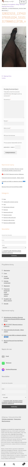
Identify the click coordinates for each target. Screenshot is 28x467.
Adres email (7, 128)
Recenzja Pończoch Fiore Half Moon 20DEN (12, 186)
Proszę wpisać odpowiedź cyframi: (13, 142)
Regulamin (7, 286)
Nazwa (6, 121)
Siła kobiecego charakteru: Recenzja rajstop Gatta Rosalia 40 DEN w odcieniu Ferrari (14, 319)
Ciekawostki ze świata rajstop (11, 202)
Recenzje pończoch (8, 212)
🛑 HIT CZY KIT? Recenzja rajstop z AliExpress (13, 174)
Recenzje (22, 4)
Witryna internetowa (9, 135)
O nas (5, 273)
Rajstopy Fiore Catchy (7, 6)
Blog (17, 4)
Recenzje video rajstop (9, 220)
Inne (5, 204)
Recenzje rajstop (8, 215)
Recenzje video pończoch (10, 217)
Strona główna (11, 4)
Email (3, 240)
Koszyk (22, 463)
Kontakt (6, 303)
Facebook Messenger (11, 369)
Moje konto (7, 270)
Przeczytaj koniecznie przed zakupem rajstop (7, 292)
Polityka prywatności (7, 419)
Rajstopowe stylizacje (9, 207)
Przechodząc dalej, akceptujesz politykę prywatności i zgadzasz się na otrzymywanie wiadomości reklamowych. (11, 251)
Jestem (3, 245)
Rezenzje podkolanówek (9, 223)
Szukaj (14, 464)
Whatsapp (8, 362)
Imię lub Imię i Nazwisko (7, 235)
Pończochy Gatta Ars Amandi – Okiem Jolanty (13, 177)
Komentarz (7, 99)
